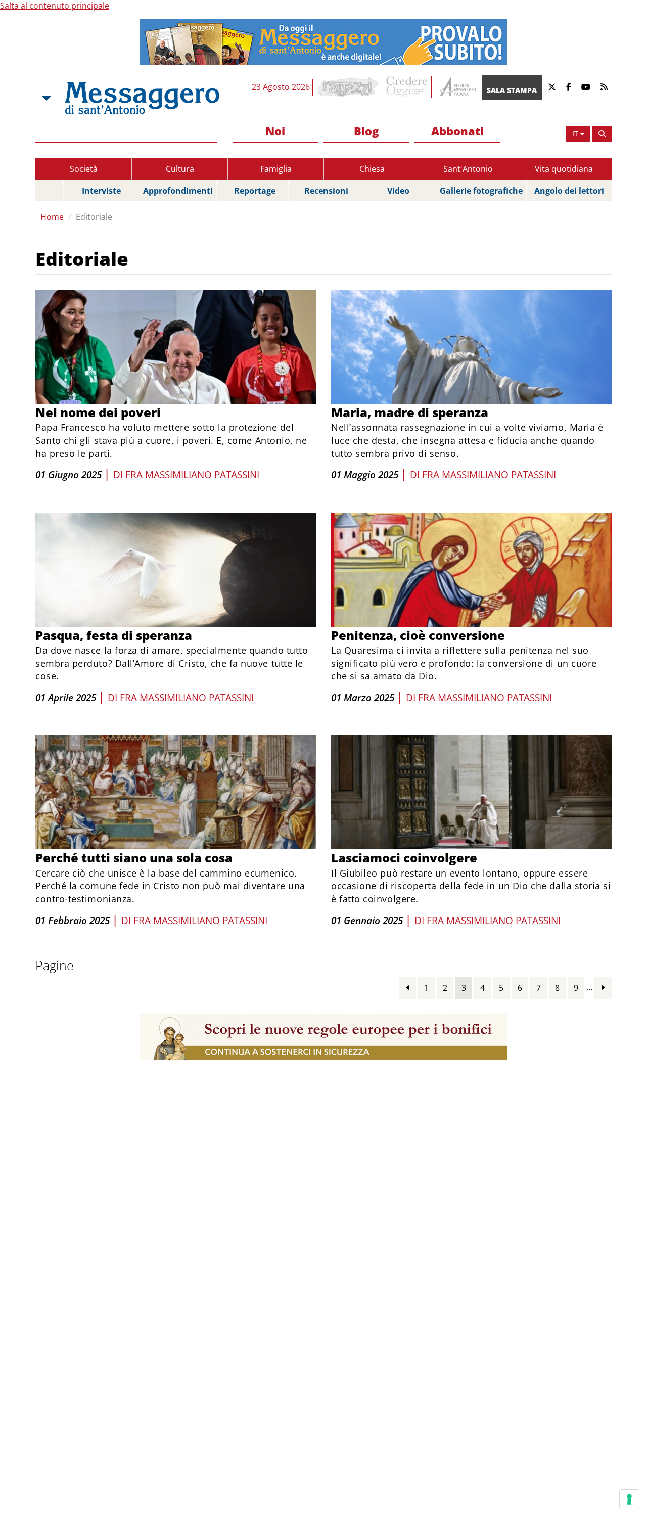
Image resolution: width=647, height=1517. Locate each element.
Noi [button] (275, 131)
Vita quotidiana (564, 168)
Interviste (101, 190)
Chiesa (372, 168)
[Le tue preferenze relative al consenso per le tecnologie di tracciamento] (629, 1499)
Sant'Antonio (468, 168)
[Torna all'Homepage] (142, 98)
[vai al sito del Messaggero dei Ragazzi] (348, 87)
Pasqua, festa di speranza (113, 635)
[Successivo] (603, 987)
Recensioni (326, 190)
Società (84, 168)
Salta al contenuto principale (54, 5)
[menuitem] (275, 132)
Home (52, 216)
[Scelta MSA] (45, 98)
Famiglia (276, 168)
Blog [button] (366, 131)
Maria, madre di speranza (409, 412)
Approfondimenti (178, 190)
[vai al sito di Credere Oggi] (407, 87)
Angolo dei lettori (569, 190)
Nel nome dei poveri (98, 412)
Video (398, 190)
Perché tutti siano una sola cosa (134, 857)
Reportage (254, 190)
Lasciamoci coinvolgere (404, 857)
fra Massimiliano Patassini (192, 474)
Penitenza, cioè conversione (418, 635)
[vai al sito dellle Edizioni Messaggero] (457, 87)
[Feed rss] (604, 87)
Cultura (180, 168)
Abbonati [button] (457, 131)
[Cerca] (602, 134)
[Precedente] (407, 987)
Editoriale (94, 216)
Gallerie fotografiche (481, 190)
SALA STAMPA (512, 90)
